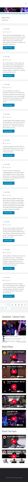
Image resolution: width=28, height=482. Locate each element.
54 (6, 308)
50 (22, 305)
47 (12, 305)
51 (25, 305)
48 (15, 305)
